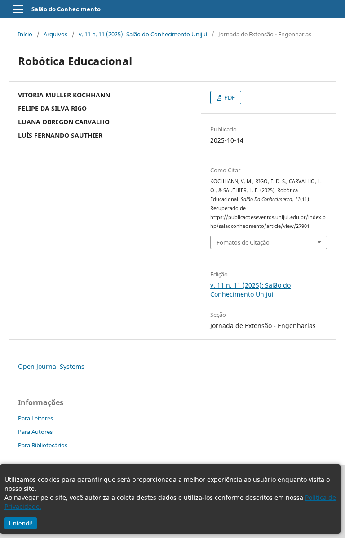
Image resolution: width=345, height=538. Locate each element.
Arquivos (55, 34)
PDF (229, 97)
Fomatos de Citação (243, 242)
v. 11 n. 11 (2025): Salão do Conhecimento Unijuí (143, 34)
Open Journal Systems (51, 366)
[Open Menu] (18, 9)
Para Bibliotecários (42, 445)
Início (25, 34)
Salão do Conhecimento (66, 9)
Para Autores (35, 432)
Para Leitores (35, 418)
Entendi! (20, 523)
